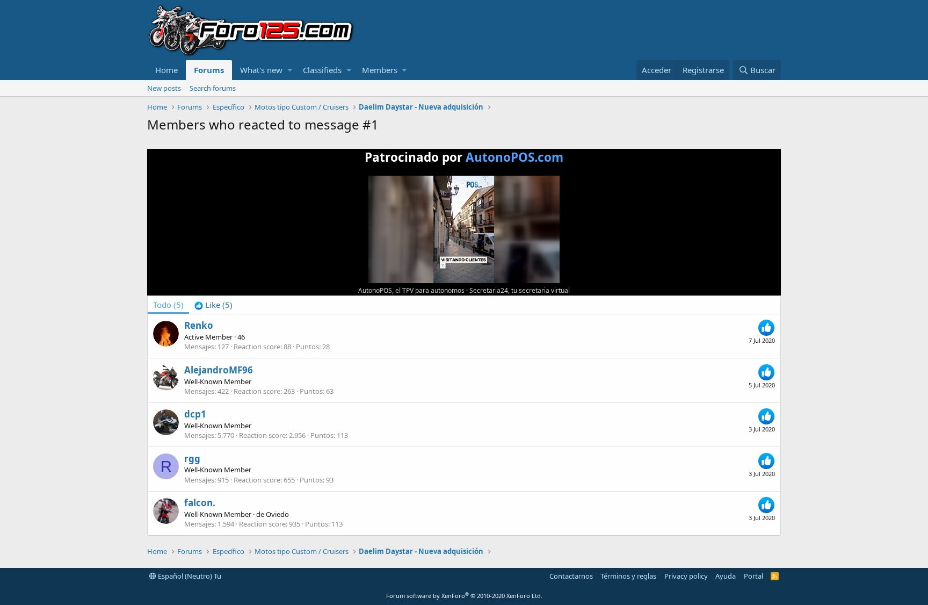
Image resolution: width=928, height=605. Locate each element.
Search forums (213, 88)
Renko (198, 325)
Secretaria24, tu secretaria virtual (519, 290)
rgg (192, 458)
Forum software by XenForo (464, 596)
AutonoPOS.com (514, 157)
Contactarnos (571, 576)
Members (379, 69)
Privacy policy (686, 576)
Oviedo (277, 514)
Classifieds (322, 69)
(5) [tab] (168, 304)
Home (166, 69)
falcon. (199, 502)
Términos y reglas (628, 576)
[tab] (213, 305)
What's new (261, 69)
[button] (290, 70)
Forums (209, 69)
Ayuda (725, 576)
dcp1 (195, 414)
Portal (753, 576)
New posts (164, 88)
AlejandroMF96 (218, 370)
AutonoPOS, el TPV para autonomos (411, 290)
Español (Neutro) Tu (188, 576)
